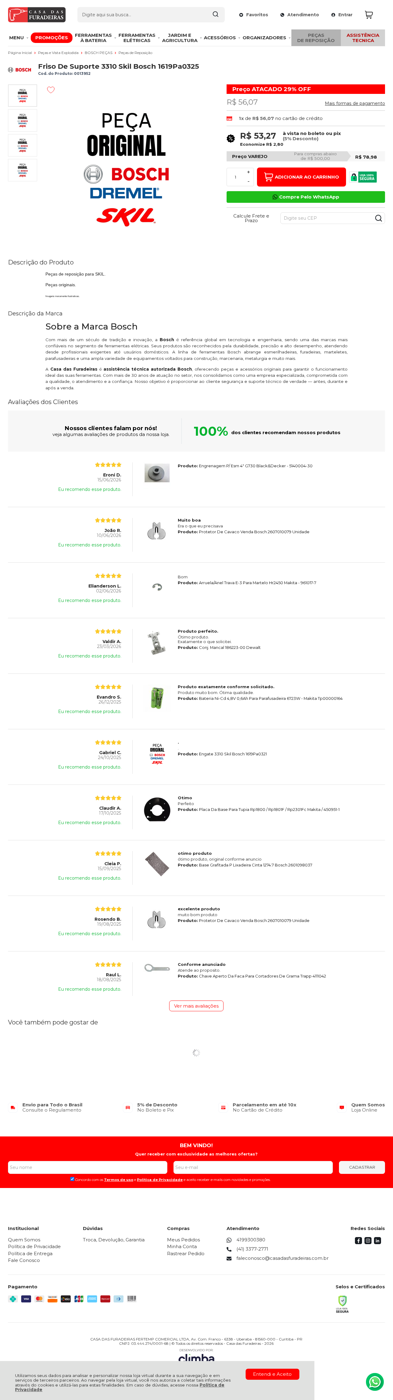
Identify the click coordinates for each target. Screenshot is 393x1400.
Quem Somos (24, 1240)
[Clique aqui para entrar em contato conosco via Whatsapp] (375, 1382)
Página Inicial (20, 52)
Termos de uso (118, 1180)
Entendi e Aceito (272, 1374)
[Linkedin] (377, 1242)
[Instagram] (368, 1242)
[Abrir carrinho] (373, 15)
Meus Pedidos (183, 1240)
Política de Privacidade (34, 1246)
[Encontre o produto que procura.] (215, 14)
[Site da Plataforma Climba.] (196, 1357)
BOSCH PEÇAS (99, 52)
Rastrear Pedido (185, 1253)
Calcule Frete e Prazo (251, 218)
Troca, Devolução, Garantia (114, 1240)
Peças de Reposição (135, 52)
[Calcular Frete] (378, 218)
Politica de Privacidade (160, 1180)
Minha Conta (182, 1246)
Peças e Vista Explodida (59, 52)
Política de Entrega (30, 1253)
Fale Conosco (24, 1260)
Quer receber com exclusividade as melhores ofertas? (196, 1153)
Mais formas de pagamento (355, 103)
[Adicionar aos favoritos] (51, 90)
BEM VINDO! (196, 1145)
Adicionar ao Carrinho (307, 177)
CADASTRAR (362, 1167)
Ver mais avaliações (196, 1006)
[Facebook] (358, 1242)
